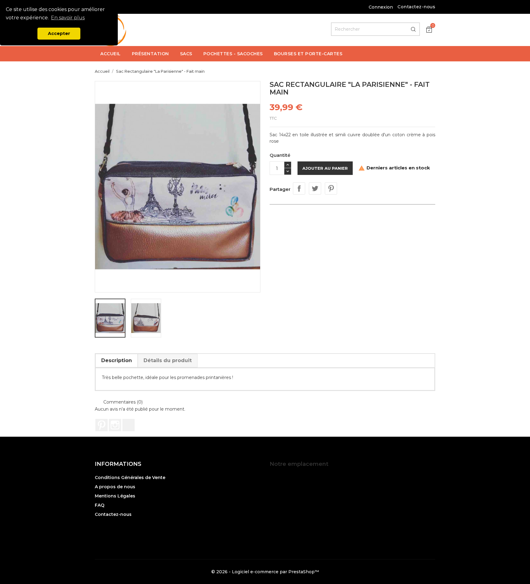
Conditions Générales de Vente (130, 477)
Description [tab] (116, 360)
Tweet (315, 188)
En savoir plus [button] (68, 18)
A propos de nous (115, 486)
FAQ (99, 505)
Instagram (115, 425)
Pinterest (331, 188)
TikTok (128, 425)
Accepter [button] (59, 33)
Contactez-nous (416, 7)
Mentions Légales (115, 496)
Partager (299, 188)
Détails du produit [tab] (168, 360)
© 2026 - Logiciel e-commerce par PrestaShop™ (265, 571)
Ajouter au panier (325, 168)
